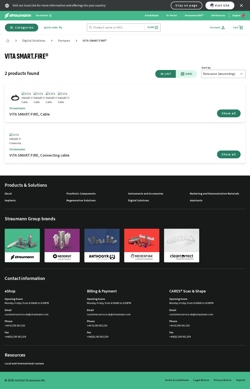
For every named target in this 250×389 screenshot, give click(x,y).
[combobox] (118, 28)
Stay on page (186, 5)
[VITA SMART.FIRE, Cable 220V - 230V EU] (15, 98)
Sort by (206, 68)
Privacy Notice (222, 380)
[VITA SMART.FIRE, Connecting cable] (15, 139)
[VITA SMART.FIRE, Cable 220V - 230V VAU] (51, 98)
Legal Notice (201, 380)
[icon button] (241, 5)
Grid (188, 74)
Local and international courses (24, 364)
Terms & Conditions (177, 380)
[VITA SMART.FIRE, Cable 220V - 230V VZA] (39, 98)
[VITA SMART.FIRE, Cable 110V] (27, 98)
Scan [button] (150, 27)
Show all (229, 113)
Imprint (240, 380)
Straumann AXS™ (194, 15)
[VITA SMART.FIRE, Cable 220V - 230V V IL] (64, 98)
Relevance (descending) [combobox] (219, 74)
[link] (8, 40)
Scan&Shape (152, 15)
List (168, 74)
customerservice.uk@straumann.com (26, 314)
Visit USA (222, 5)
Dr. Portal (171, 15)
